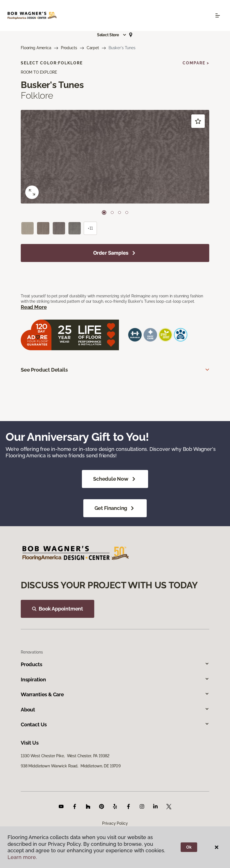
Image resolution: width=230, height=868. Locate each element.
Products (69, 48)
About (28, 710)
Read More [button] (34, 307)
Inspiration (33, 679)
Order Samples (111, 253)
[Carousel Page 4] (126, 212)
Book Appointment (61, 609)
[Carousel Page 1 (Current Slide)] (104, 212)
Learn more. (22, 857)
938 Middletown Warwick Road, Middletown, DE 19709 (71, 766)
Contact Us (34, 724)
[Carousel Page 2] (112, 212)
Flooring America (36, 48)
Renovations (32, 652)
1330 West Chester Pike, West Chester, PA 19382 (65, 756)
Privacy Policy (115, 823)
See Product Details (44, 370)
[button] (112, 34)
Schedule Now (110, 479)
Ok (189, 847)
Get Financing (111, 508)
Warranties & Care (42, 694)
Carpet (93, 48)
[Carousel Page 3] (119, 212)
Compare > (196, 63)
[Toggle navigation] (217, 15)
